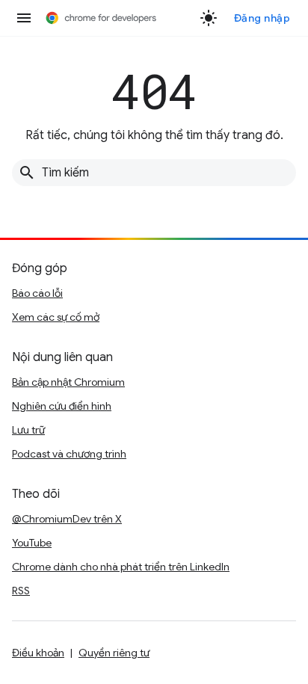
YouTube (32, 542)
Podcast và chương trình (69, 453)
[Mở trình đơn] (24, 18)
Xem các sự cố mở (55, 317)
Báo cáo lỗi (37, 293)
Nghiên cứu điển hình (61, 406)
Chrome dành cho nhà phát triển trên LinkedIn (121, 566)
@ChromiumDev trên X (67, 519)
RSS (21, 590)
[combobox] (154, 172)
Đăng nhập (262, 18)
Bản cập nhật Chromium (68, 382)
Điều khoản (38, 653)
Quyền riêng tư (114, 653)
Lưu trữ (28, 430)
